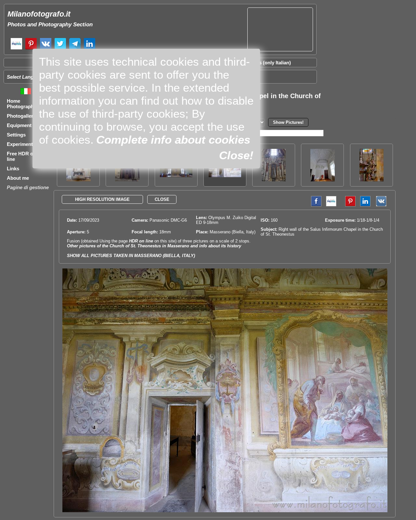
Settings (16, 134)
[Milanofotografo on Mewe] (16, 48)
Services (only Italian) (266, 62)
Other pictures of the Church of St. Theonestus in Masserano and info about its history (154, 245)
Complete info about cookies (173, 139)
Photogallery (21, 116)
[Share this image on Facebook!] (314, 204)
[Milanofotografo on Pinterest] (31, 48)
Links (13, 168)
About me (18, 178)
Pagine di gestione (28, 187)
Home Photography (21, 103)
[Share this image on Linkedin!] (365, 204)
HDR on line (141, 241)
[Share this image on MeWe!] (331, 204)
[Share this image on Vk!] (383, 204)
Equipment (19, 125)
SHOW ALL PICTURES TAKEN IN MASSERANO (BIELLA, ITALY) (131, 255)
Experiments (21, 144)
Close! (236, 155)
